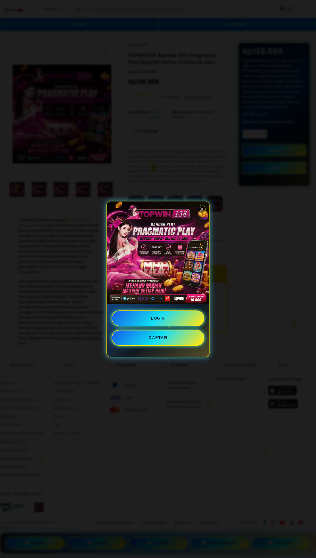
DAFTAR (158, 338)
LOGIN (158, 318)
